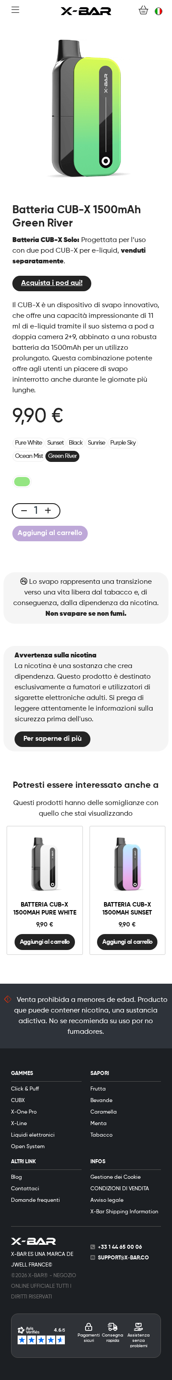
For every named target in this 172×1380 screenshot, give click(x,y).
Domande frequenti (35, 1200)
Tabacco (101, 1135)
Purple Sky (122, 443)
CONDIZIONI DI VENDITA (119, 1189)
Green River (62, 456)
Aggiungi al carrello (50, 533)
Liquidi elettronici (33, 1135)
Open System (28, 1146)
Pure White (28, 443)
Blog (16, 1177)
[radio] (22, 481)
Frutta (98, 1089)
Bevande (101, 1100)
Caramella (103, 1112)
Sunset (55, 443)
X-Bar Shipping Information (124, 1212)
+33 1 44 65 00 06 (120, 1247)
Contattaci (25, 1189)
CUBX (18, 1100)
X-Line (19, 1123)
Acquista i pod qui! (51, 283)
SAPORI (99, 1073)
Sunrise (96, 443)
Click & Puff (25, 1089)
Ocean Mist (29, 456)
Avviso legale (106, 1200)
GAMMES (22, 1073)
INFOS (97, 1162)
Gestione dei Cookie (115, 1177)
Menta (98, 1123)
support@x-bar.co (123, 1258)
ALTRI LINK (23, 1162)
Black (75, 443)
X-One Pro (24, 1112)
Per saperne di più (52, 739)
